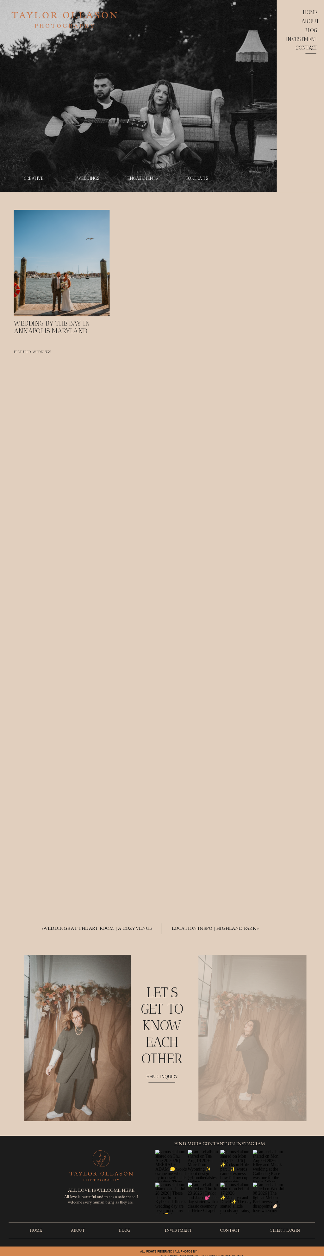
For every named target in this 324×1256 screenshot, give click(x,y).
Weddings (42, 352)
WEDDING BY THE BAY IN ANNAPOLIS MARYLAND (52, 327)
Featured (22, 352)
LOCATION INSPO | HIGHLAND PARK (214, 929)
